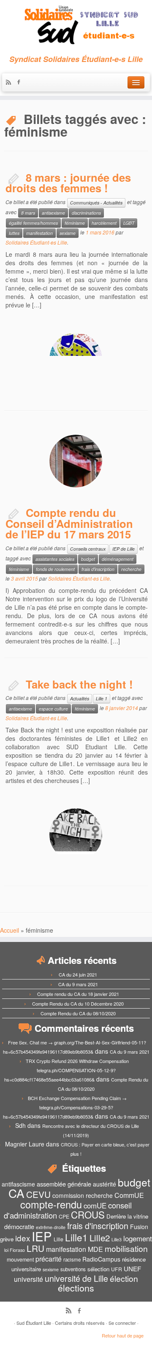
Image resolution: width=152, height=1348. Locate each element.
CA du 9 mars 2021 (78, 984)
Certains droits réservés (80, 1322)
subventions (73, 1269)
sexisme (68, 233)
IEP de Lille (123, 549)
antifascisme (18, 1184)
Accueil (9, 930)
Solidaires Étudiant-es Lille (36, 242)
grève (7, 1239)
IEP (42, 1236)
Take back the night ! (79, 684)
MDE (95, 1249)
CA (16, 1192)
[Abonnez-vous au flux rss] (10, 82)
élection (124, 1278)
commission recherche (82, 1195)
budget (88, 559)
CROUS (88, 1214)
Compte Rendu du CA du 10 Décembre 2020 (78, 1003)
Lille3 (116, 1239)
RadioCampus (101, 1259)
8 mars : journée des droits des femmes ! (68, 183)
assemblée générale (64, 1183)
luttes (14, 233)
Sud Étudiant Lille (33, 1322)
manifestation (39, 233)
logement (137, 1238)
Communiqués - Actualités (96, 202)
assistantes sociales (54, 559)
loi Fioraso (14, 1250)
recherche (131, 569)
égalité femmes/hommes (33, 223)
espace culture (53, 708)
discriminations (86, 213)
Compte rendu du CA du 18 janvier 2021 (78, 993)
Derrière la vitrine (127, 1216)
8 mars (28, 213)
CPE (64, 1216)
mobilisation (126, 1248)
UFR (116, 1269)
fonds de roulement (55, 569)
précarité (48, 1259)
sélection (98, 1269)
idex (22, 1237)
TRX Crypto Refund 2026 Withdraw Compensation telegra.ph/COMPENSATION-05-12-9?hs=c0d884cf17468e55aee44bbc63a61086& (66, 1070)
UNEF (132, 1268)
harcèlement (104, 223)
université (28, 1279)
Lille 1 (101, 698)
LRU (35, 1248)
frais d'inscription (97, 569)
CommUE (129, 1195)
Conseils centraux (88, 549)
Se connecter (122, 1322)
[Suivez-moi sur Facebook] (21, 82)
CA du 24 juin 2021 (78, 974)
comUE (95, 1205)
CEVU (38, 1194)
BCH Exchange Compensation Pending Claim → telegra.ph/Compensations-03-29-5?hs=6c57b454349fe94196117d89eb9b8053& (65, 1107)
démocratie (19, 1226)
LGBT (128, 223)
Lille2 (100, 1237)
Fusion (139, 1226)
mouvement (20, 1259)
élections (76, 1287)
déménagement (117, 559)
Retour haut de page (123, 1335)
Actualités (79, 698)
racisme (72, 1259)
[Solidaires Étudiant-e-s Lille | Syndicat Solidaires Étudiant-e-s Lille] (76, 25)
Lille (58, 1239)
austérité (104, 1184)
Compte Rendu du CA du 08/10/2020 (78, 1013)
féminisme (75, 223)
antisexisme (53, 213)
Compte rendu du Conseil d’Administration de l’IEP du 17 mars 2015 (69, 523)
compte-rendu (51, 1204)
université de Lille (76, 1278)
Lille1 (76, 1237)
